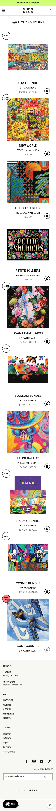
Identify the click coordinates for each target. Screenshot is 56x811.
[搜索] (45, 10)
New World (28, 145)
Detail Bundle (28, 83)
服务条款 (7, 733)
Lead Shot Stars (28, 208)
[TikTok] (49, 761)
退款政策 (7, 742)
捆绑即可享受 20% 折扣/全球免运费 (28, 3)
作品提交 (7, 705)
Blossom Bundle (28, 395)
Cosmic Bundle (28, 583)
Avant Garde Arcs (28, 333)
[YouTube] (41, 761)
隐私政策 (7, 747)
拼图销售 (7, 709)
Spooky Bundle (28, 521)
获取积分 (7, 718)
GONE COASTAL (28, 646)
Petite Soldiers (28, 270)
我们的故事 (8, 700)
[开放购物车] (50, 10)
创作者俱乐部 (9, 713)
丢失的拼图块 (9, 751)
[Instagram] (34, 761)
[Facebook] (26, 761)
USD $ (19, 790)
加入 (45, 777)
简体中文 (33, 790)
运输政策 (7, 738)
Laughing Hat (28, 458)
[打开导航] (3, 11)
